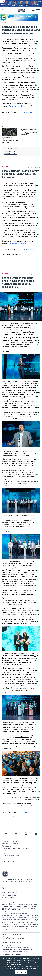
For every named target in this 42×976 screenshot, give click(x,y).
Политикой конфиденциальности (24, 968)
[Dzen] (26, 833)
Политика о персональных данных (13, 938)
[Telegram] (16, 834)
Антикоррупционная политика (11, 942)
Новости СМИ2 (10, 151)
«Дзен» (24, 112)
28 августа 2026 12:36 (34, 274)
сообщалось (12, 95)
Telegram (32, 112)
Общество (5, 22)
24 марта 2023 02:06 (34, 23)
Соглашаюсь (21, 972)
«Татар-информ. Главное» (18, 106)
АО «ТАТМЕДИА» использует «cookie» (13, 946)
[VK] (6, 833)
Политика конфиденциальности (12, 954)
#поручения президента (11, 254)
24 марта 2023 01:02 (34, 167)
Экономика (5, 273)
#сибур (5, 817)
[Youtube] (36, 834)
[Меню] (38, 10)
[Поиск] (3, 10)
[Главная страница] (22, 10)
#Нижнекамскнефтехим (21, 817)
